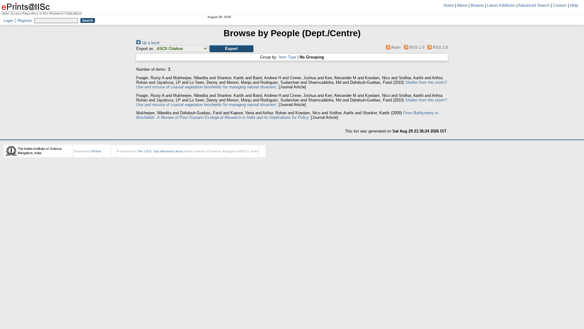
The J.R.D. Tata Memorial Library (160, 151)
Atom (395, 47)
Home (448, 5)
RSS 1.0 (416, 47)
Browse (477, 5)
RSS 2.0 (440, 47)
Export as (144, 48)
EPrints (96, 151)
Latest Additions (501, 5)
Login (8, 20)
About (462, 5)
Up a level (150, 43)
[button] (231, 48)
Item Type (287, 57)
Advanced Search (534, 5)
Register (24, 20)
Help (574, 5)
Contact (560, 5)
